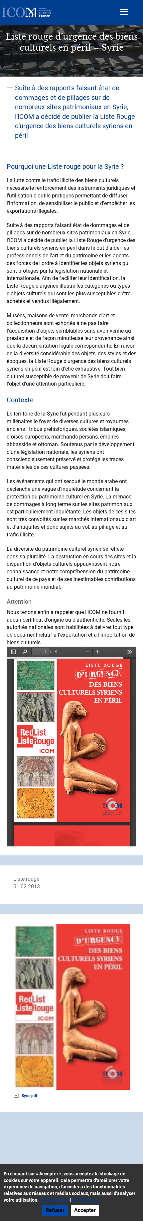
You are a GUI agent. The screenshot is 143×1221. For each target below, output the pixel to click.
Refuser (55, 1210)
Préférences (85, 1200)
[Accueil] (27, 12)
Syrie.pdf (29, 1095)
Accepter (85, 1210)
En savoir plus (54, 1200)
